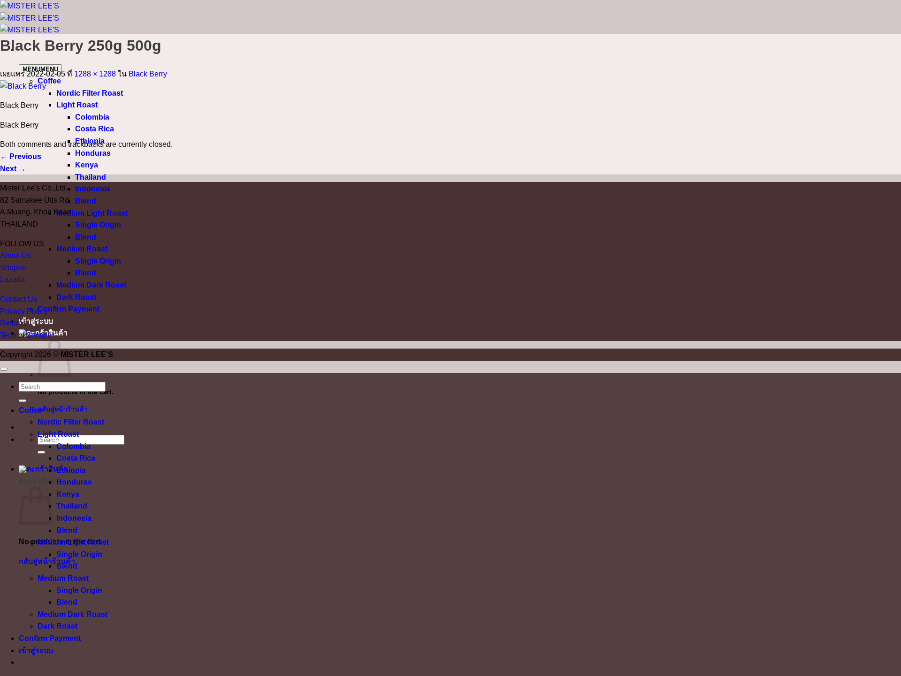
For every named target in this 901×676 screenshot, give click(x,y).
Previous (20, 156)
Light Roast (77, 105)
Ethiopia (71, 470)
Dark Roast (76, 297)
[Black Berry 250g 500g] (23, 86)
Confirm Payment (68, 309)
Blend (85, 201)
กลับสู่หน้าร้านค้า (63, 409)
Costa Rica (94, 129)
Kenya (86, 165)
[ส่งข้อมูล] (41, 452)
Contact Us (18, 299)
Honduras (93, 153)
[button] (43, 469)
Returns (13, 323)
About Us (15, 255)
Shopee (13, 268)
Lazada (12, 279)
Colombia (92, 117)
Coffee (49, 81)
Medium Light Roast (92, 213)
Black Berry (148, 74)
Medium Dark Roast (91, 285)
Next (13, 169)
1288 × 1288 (95, 74)
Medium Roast (81, 249)
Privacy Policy (23, 311)
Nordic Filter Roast (89, 93)
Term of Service (26, 335)
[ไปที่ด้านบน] (4, 369)
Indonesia (92, 189)
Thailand (90, 177)
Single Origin (98, 225)
